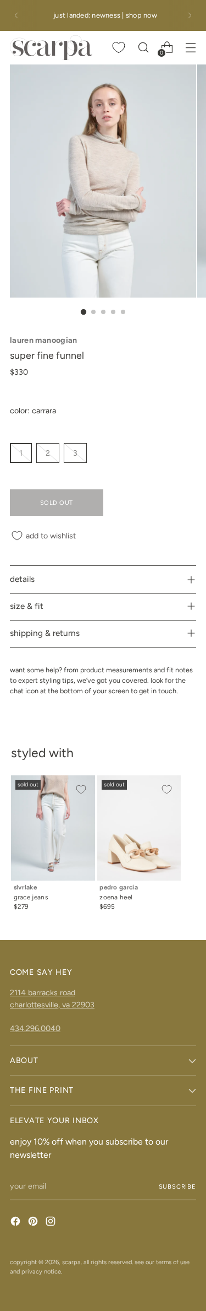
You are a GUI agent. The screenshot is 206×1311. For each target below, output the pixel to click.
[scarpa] (51, 47)
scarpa (71, 1262)
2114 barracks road (42, 992)
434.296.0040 (35, 1028)
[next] (189, 15)
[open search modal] (143, 47)
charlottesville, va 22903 (52, 1005)
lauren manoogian (43, 340)
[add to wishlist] (81, 789)
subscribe (177, 1186)
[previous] (16, 15)
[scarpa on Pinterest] (34, 1223)
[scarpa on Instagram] (51, 1223)
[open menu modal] (190, 47)
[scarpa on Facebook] (16, 1223)
